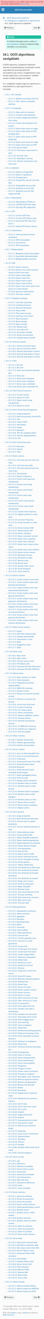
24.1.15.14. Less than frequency (21, 520)
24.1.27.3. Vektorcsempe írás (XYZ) (22, 1291)
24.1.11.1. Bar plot (15, 365)
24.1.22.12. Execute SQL (18, 851)
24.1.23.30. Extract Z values (19, 995)
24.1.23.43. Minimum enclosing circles (23, 1033)
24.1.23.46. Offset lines (17, 1044)
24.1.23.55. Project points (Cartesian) (23, 1071)
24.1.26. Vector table (14, 1238)
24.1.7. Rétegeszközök (14, 249)
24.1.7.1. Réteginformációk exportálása (23, 253)
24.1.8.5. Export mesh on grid (20, 281)
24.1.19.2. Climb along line (18, 680)
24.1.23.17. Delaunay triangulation (22, 957)
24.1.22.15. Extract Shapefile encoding (23, 859)
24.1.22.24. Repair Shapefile (19, 886)
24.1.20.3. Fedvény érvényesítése (21, 745)
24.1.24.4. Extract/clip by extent (21, 1169)
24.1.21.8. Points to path (18, 778)
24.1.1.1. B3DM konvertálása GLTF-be (23, 99)
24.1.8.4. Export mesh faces (19, 278)
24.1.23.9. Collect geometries (19, 933)
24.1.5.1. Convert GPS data (19, 215)
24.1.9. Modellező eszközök (16, 298)
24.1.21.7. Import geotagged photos (22, 775)
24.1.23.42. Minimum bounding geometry (24, 1030)
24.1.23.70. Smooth (16, 1117)
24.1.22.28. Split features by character (23, 897)
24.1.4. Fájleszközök (13, 198)
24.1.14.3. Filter (14, 452)
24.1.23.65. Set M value (17, 1104)
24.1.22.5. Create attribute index (21, 832)
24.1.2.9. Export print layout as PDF (22, 145)
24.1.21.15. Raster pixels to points (21, 802)
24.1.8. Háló (10, 263)
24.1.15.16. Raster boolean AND (21, 528)
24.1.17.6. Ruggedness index (19, 645)
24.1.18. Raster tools (14, 651)
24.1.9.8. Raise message (17, 321)
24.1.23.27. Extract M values (19, 987)
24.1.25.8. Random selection (19, 1218)
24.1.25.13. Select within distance (21, 1234)
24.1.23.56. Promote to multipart (21, 1074)
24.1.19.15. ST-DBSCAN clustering (22, 726)
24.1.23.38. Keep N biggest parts (21, 1020)
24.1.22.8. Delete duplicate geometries (23, 840)
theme (25, 1313)
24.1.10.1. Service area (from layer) (22, 346)
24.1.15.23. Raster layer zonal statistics (23, 550)
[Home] (4, 18)
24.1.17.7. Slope (14, 647)
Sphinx (14, 1313)
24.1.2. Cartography (13, 108)
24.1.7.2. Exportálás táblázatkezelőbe (23, 256)
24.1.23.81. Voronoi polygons (19, 1153)
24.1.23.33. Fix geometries (18, 1003)
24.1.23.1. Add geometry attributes (22, 911)
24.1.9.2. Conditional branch (19, 305)
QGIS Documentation (23, 10)
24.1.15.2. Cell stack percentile (20, 465)
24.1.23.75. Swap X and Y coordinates (23, 1134)
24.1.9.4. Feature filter (17, 311)
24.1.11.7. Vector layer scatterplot (21, 384)
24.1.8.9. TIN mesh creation (19, 294)
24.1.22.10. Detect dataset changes (22, 846)
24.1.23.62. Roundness (17, 1090)
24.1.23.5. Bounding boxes (18, 922)
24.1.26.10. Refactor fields (18, 1270)
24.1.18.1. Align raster (17, 656)
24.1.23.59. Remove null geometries (22, 1082)
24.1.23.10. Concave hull (18, 935)
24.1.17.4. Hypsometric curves (20, 639)
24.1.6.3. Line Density (16, 243)
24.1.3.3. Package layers (17, 177)
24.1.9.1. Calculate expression (20, 302)
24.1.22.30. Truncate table (18, 903)
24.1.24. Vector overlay (15, 1157)
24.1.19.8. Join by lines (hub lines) (21, 704)
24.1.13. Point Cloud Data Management (21, 410)
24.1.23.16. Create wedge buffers (21, 954)
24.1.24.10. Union (15, 1185)
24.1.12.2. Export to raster (18, 397)
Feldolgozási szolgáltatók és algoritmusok (22, 21)
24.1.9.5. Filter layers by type (19, 313)
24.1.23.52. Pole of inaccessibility (21, 1063)
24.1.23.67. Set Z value (17, 1109)
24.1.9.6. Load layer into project (20, 316)
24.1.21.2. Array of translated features (23, 756)
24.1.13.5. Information (17, 425)
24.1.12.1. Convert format (18, 395)
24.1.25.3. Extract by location (20, 1202)
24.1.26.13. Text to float (17, 1278)
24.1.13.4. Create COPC (18, 422)
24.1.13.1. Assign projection (19, 414)
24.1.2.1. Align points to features (21, 112)
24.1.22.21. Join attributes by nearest (23, 878)
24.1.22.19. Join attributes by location (23, 870)
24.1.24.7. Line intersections (19, 1177)
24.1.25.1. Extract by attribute (20, 1196)
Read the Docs (8, 1315)
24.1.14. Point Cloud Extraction (18, 442)
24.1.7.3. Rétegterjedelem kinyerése (22, 259)
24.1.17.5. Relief (14, 642)
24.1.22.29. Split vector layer (19, 900)
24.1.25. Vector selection (15, 1192)
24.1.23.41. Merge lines (17, 1028)
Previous (9, 28)
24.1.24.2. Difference (16, 1164)
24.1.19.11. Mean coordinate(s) (20, 713)
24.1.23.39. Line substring (18, 1022)
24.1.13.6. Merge (15, 427)
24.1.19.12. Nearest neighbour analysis (23, 715)
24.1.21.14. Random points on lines (22, 800)
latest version (24, 4)
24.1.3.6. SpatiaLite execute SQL (21, 188)
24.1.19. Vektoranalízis (14, 673)
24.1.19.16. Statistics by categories (22, 729)
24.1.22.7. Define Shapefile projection (23, 838)
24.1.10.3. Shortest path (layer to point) (23, 351)
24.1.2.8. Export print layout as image (23, 142)
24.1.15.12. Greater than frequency (22, 512)
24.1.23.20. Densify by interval (20, 965)
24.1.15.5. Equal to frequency (20, 476)
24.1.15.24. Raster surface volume (21, 552)
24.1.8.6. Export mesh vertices (20, 283)
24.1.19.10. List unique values (20, 710)
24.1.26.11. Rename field (18, 1272)
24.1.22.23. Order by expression (21, 884)
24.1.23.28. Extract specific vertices (22, 990)
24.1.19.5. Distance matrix (18, 691)
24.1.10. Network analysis (16, 342)
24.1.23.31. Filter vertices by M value (23, 998)
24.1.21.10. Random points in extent (22, 783)
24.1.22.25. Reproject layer (19, 889)
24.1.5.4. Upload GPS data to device (22, 226)
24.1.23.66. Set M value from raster (22, 1107)
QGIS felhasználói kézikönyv (18, 18)
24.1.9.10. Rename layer (17, 327)
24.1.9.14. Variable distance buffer (21, 338)
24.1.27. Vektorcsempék (15, 1282)
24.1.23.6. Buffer (15, 925)
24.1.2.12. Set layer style (18, 156)
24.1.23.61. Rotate (15, 1088)
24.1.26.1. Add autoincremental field (22, 1242)
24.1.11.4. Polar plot (16, 376)
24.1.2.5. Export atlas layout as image (23, 129)
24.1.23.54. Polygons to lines (19, 1069)
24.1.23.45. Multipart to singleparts (22, 1041)
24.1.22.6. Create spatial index (20, 835)
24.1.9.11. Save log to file (18, 330)
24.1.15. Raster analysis (15, 456)
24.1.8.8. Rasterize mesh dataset (21, 292)
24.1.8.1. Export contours (18, 267)
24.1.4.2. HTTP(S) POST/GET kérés (22, 205)
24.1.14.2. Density (15, 449)
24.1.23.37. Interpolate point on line (22, 1017)
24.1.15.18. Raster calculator (19, 533)
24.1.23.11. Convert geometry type (22, 938)
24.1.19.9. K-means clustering (20, 707)
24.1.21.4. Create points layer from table (24, 762)
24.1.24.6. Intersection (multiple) (21, 1174)
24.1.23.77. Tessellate (16, 1139)
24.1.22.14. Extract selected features (22, 857)
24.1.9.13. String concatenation (20, 335)
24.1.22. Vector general (15, 812)
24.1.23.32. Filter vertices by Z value (22, 1001)
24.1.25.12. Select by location (20, 1232)
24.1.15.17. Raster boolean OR (20, 531)
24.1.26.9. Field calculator (18, 1267)
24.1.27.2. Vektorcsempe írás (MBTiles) (23, 1289)
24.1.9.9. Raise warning (17, 324)
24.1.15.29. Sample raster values (21, 566)
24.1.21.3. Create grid (16, 759)
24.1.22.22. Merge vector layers (20, 881)
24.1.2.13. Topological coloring (20, 158)
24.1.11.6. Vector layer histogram (21, 381)
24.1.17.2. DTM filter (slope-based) (22, 634)
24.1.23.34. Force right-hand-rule (21, 1006)
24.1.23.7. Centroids (16, 927)
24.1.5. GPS (10, 211)
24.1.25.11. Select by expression (21, 1229)
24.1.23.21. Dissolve (16, 968)
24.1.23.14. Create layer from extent (22, 949)
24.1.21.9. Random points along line (22, 781)
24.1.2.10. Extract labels (17, 148)
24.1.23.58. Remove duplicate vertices (23, 1079)
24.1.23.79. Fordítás (16, 1145)
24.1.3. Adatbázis (12, 168)
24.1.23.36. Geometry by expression (22, 1014)
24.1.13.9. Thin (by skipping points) (22, 435)
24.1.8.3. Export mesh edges (19, 275)
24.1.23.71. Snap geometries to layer (22, 1120)
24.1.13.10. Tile (14, 438)
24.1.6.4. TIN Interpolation (18, 245)
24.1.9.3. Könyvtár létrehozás (19, 308)
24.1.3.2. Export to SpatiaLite (19, 175)
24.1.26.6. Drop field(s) (17, 1259)
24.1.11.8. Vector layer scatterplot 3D (23, 387)
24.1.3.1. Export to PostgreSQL (20, 172)
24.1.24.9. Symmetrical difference (21, 1183)
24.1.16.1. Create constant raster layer (23, 579)
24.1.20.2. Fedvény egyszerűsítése (21, 742)
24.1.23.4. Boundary (16, 919)
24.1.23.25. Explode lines (18, 982)
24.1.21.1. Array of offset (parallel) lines (23, 753)
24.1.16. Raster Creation (15, 575)
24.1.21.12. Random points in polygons (23, 791)
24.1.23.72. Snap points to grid (20, 1123)
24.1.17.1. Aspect (15, 631)
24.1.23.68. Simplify (16, 1112)
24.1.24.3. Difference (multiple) (20, 1166)
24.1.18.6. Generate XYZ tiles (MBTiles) (23, 669)
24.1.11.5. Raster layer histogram (21, 378)
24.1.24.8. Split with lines (18, 1180)
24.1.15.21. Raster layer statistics (21, 541)
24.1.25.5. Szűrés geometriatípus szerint (24, 1207)
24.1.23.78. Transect (16, 1142)
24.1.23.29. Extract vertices (19, 992)
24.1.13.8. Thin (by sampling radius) (22, 433)
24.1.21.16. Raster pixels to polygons (22, 805)
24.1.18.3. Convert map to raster (21, 661)
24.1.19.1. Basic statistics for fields (22, 677)
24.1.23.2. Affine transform (19, 914)
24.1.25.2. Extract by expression (21, 1199)
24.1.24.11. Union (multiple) (19, 1188)
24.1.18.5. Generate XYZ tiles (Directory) (24, 666)
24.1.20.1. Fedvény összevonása (21, 740)
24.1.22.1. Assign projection (19, 816)
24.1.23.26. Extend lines (17, 984)
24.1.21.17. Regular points (18, 808)
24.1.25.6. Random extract (18, 1210)
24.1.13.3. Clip (14, 419)
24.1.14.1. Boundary (16, 446)
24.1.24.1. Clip (14, 1161)
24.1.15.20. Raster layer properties (22, 539)
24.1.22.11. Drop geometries (19, 848)
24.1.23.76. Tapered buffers (19, 1136)
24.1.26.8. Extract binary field (20, 1264)
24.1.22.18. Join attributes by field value (24, 867)
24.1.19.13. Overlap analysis (19, 718)
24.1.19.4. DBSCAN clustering (20, 688)
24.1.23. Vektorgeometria (16, 907)
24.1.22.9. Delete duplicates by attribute (24, 843)
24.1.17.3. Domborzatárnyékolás (21, 637)
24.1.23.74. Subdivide (16, 1131)
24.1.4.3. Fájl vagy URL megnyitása (22, 207)
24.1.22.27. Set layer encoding (20, 895)
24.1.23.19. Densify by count (19, 963)
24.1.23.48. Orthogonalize (18, 1052)
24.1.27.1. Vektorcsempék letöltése (22, 1286)
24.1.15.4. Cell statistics (17, 474)
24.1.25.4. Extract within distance (21, 1204)
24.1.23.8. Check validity (18, 930)
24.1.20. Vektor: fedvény (15, 736)
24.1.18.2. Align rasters (17, 658)
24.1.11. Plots (11, 361)
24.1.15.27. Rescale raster (18, 560)
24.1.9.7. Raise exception (18, 319)
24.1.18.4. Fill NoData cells (19, 664)
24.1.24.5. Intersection (17, 1172)
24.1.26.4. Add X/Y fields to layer (21, 1251)
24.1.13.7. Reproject (16, 430)
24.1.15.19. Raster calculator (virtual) (23, 536)
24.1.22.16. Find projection (19, 862)
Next (36, 28)
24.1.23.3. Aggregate (16, 916)
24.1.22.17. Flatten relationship (20, 865)
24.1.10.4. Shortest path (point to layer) (23, 354)
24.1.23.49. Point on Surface (19, 1055)
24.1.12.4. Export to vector (19, 406)
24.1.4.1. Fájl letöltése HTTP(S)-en (21, 202)
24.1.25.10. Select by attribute (20, 1226)
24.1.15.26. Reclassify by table (20, 558)
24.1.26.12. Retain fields (17, 1275)
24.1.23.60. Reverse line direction (21, 1085)
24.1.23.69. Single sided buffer (20, 1115)
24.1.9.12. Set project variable (20, 332)
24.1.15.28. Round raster (18, 563)
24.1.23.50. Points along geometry (21, 1058)
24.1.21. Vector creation (15, 749)
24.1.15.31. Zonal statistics (19, 571)
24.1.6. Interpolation (14, 230)
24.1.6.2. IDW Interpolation (19, 240)
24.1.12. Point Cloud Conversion (18, 391)
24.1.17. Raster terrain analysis (18, 627)
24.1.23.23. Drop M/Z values (19, 976)
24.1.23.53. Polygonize (17, 1066)
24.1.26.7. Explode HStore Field (20, 1261)
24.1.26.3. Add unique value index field (23, 1248)
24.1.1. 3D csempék (13, 95)
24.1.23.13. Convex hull (17, 946)
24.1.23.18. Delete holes (18, 960)
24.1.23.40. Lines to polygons (19, 1025)
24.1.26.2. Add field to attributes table (23, 1245)
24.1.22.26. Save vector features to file (23, 892)
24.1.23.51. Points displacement (21, 1060)
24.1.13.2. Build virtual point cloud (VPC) (24, 416)
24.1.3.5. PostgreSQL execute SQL (22, 186)
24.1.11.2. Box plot (15, 368)
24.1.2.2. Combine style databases (21, 115)
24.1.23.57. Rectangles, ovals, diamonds (24, 1077)
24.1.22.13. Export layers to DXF (21, 854)
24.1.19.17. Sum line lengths (19, 732)
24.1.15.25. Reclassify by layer (20, 555)
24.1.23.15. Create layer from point (22, 952)
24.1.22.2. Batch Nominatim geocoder (23, 819)
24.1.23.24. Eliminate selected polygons (24, 979)
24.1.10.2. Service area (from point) (22, 349)
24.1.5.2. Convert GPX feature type (22, 218)
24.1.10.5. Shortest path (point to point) (24, 357)
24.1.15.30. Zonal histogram (19, 569)
